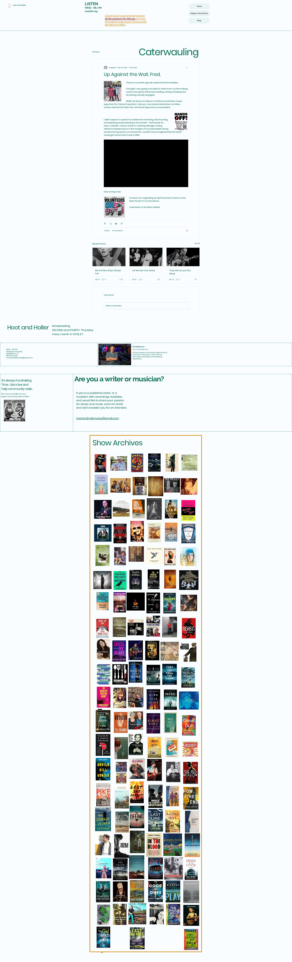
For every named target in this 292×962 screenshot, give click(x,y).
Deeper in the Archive (199, 13)
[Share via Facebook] (105, 223)
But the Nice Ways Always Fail (108, 272)
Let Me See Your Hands (143, 270)
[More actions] (186, 67)
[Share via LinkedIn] (116, 223)
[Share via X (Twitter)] (110, 223)
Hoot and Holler (28, 327)
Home (199, 6)
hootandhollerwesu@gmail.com (19, 358)
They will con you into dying (180, 272)
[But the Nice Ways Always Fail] (109, 257)
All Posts (96, 52)
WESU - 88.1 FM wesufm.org (93, 8)
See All (197, 243)
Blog (199, 20)
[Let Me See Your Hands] (146, 257)
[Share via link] (122, 223)
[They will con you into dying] (183, 257)
